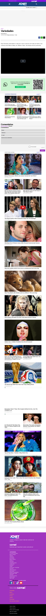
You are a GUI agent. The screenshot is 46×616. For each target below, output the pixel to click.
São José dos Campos (14, 601)
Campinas (12, 594)
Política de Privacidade (14, 609)
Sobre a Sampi (12, 606)
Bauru (11, 592)
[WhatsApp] (42, 38)
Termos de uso (13, 608)
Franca (11, 595)
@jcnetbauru (15, 580)
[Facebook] (39, 38)
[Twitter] (44, 38)
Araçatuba (12, 590)
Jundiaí (11, 597)
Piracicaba (12, 599)
